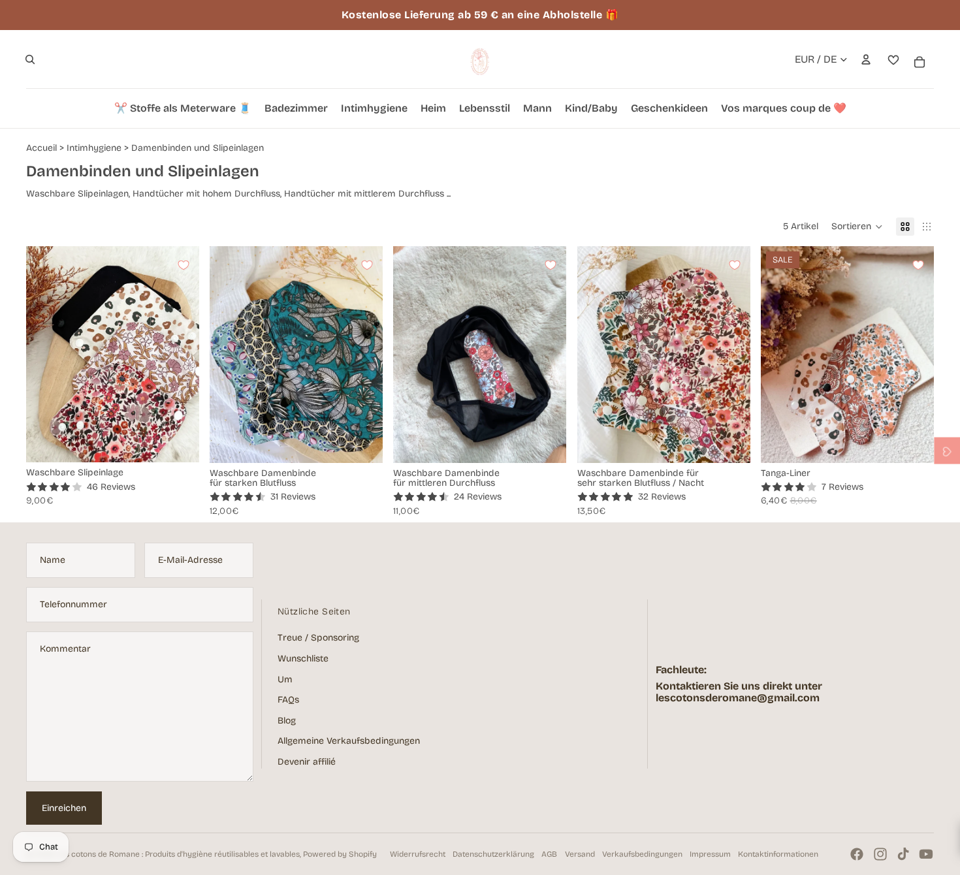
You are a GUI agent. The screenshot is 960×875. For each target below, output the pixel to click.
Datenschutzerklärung (493, 854)
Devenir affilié (307, 761)
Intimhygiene (94, 147)
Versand (580, 854)
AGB (549, 854)
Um (285, 679)
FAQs (288, 699)
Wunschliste (303, 658)
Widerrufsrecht (417, 854)
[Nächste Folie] (179, 354)
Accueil (41, 147)
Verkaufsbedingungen (642, 854)
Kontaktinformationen (778, 854)
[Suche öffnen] (30, 59)
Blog (287, 720)
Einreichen (64, 808)
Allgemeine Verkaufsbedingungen (349, 740)
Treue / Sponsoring (318, 637)
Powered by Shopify (340, 854)
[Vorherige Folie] (45, 354)
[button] (857, 226)
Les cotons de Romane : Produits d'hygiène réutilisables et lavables (178, 854)
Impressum (710, 854)
